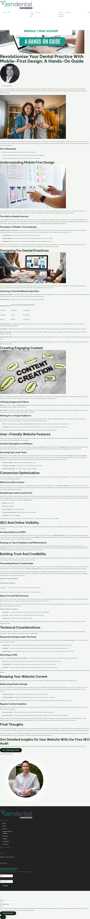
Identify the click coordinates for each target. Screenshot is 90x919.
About (9, 12)
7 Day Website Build (32, 14)
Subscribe (5, 885)
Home (4, 12)
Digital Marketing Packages (61, 14)
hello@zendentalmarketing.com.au (9, 868)
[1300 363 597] (0, 859)
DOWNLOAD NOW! (8, 913)
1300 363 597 (3, 863)
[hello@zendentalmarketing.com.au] (0, 864)
